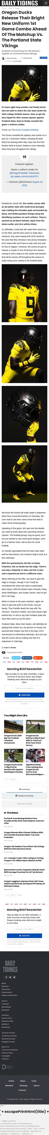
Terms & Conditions (10, 1050)
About (36, 1085)
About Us (5, 1047)
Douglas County (8, 1042)
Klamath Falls (7, 1021)
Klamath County (8, 1039)
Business (5, 986)
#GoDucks (34, 173)
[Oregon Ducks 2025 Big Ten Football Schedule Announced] (13, 726)
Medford (5, 1024)
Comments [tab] (26, 789)
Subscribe (26, 695)
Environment (7, 992)
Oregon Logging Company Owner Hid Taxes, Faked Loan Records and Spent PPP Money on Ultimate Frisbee (24, 883)
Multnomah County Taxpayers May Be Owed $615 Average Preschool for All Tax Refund (24, 871)
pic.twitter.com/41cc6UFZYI (24, 176)
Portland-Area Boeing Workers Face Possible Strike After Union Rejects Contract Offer (24, 820)
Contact (5, 1059)
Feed (34, 1081)
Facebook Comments (25, 796)
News (4, 983)
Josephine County (9, 1036)
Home (11, 1081)
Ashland (5, 1015)
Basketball (6, 1007)
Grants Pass (7, 1018)
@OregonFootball (18, 173)
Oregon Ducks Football (14, 652)
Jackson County (8, 1033)
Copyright (6, 1056)
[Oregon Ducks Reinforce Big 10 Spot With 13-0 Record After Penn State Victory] (35, 726)
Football (43, 58)
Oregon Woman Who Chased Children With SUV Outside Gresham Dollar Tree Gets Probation (23, 835)
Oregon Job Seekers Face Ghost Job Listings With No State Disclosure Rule (24, 847)
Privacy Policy (7, 1053)
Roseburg (6, 1027)
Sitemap (23, 1085)
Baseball (5, 1010)
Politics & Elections (9, 995)
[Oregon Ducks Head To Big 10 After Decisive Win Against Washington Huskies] (13, 755)
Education (6, 989)
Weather (9, 1085)
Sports (4, 1001)
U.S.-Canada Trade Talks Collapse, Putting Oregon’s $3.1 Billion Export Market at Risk (23, 859)
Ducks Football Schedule (27, 130)
